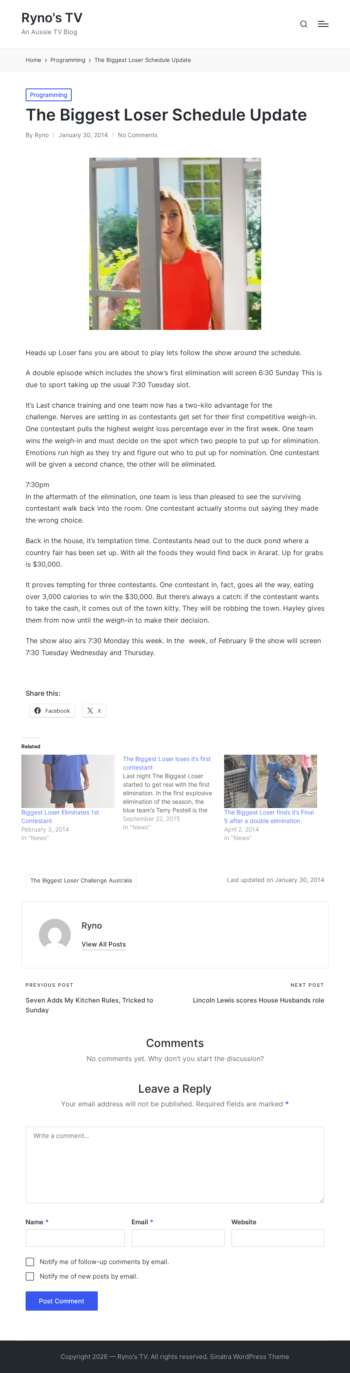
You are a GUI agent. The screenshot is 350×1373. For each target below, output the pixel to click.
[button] (104, 944)
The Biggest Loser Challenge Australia (81, 880)
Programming (48, 94)
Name (37, 1222)
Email (142, 1222)
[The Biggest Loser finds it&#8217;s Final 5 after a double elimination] (270, 781)
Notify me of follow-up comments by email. (104, 1262)
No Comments (138, 134)
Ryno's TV (52, 18)
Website (244, 1222)
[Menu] (323, 24)
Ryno (92, 925)
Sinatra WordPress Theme (249, 1356)
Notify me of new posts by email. (89, 1276)
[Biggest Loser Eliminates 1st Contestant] (67, 781)
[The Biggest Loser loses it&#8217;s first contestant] (174, 793)
